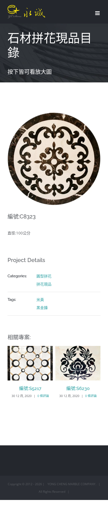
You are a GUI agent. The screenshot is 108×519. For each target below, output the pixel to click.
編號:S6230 (78, 388)
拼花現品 (43, 284)
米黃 (40, 299)
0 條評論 (43, 396)
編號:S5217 (30, 388)
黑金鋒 (42, 307)
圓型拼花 (43, 276)
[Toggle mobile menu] (97, 13)
